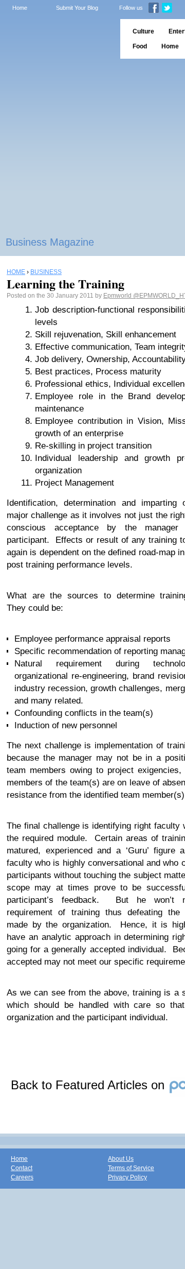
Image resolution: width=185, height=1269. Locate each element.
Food (140, 46)
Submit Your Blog (77, 8)
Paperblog (57, 39)
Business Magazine (50, 242)
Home (19, 8)
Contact (21, 1168)
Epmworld (118, 295)
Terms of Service (131, 1168)
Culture (143, 31)
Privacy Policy (127, 1177)
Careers (22, 1177)
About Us (121, 1158)
